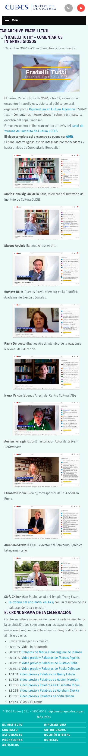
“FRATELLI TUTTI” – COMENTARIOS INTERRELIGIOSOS (33, 39)
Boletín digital (57, 734)
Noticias (51, 740)
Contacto (10, 730)
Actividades (12, 734)
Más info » (44, 717)
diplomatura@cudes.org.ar (66, 711)
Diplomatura (55, 724)
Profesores (12, 740)
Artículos (10, 745)
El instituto (12, 724)
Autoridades (55, 730)
